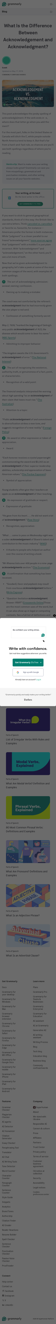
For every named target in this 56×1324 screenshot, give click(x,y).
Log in (38, 680)
